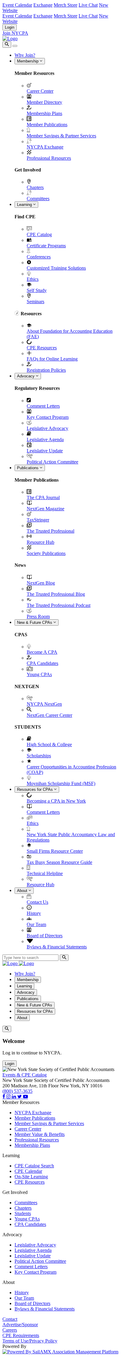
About (23, 890)
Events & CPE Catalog (24, 1074)
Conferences (39, 256)
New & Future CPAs (35, 622)
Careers (9, 1330)
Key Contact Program (48, 417)
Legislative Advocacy (47, 428)
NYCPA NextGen (44, 704)
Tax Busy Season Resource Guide (59, 862)
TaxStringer (38, 519)
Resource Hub (40, 542)
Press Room (38, 616)
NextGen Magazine (45, 508)
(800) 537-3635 (17, 1091)
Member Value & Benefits (40, 1134)
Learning (25, 204)
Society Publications (46, 553)
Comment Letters (43, 406)
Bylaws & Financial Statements (57, 946)
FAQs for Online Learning (52, 358)
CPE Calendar (28, 1171)
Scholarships (39, 755)
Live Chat (88, 5)
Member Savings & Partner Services (61, 135)
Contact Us (37, 902)
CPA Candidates (42, 663)
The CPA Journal (43, 497)
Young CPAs (39, 674)
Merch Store (65, 5)
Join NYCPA (15, 33)
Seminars (35, 301)
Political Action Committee (52, 461)
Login (9, 27)
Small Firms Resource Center (55, 851)
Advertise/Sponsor (20, 1324)
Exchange (42, 5)
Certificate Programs (46, 245)
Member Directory (44, 102)
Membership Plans (44, 113)
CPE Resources (42, 347)
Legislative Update (45, 450)
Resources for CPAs (35, 789)
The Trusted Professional (50, 531)
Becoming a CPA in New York (56, 801)
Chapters (35, 187)
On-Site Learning (31, 1176)
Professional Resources (49, 158)
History (34, 913)
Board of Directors (44, 935)
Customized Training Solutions (56, 268)
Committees (38, 198)
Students (23, 1213)
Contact (9, 1319)
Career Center (40, 91)
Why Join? (25, 55)
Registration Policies (46, 370)
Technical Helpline (45, 873)
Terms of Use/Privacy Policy (29, 1340)
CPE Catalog (39, 234)
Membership (28, 61)
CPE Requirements (20, 1335)
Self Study (37, 290)
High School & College (49, 744)
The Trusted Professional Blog (56, 594)
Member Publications (47, 124)
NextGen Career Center (49, 715)
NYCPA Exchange (45, 146)
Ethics (33, 279)
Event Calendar (17, 5)
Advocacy (26, 376)
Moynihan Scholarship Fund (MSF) (61, 783)
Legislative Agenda (45, 439)
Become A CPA (42, 652)
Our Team (36, 924)
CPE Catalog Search (34, 1165)
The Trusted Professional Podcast (58, 605)
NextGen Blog (41, 582)
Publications (28, 468)
